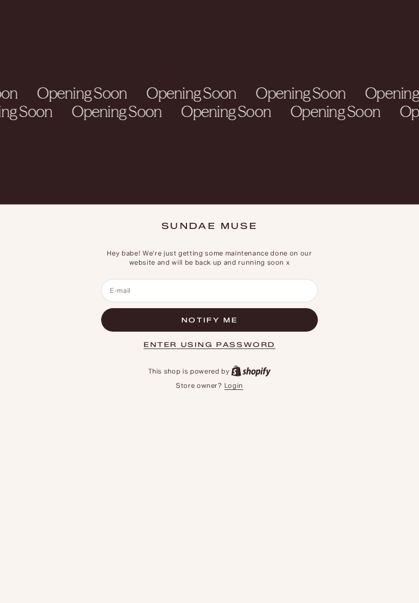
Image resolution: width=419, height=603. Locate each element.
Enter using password (209, 344)
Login (233, 385)
